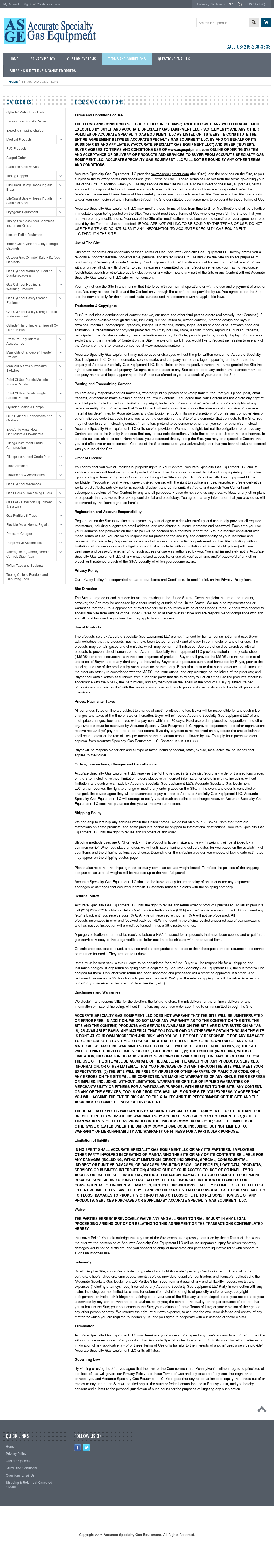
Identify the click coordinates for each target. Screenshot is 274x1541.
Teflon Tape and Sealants (24, 565)
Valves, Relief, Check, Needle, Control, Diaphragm (28, 553)
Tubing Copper (17, 175)
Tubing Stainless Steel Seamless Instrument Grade (30, 223)
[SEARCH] (253, 23)
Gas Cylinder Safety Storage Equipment (27, 300)
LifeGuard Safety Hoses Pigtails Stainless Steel (29, 200)
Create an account (49, 4)
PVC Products (16, 148)
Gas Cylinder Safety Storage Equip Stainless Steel (31, 313)
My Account (11, 4)
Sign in (28, 4)
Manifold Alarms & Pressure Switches (26, 368)
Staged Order (16, 157)
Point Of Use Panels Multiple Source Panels (27, 381)
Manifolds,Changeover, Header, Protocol (29, 354)
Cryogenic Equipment (22, 211)
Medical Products (19, 139)
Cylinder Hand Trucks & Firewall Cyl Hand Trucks (32, 327)
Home (13, 81)
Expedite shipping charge (25, 130)
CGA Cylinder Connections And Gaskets (29, 418)
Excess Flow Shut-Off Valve (26, 121)
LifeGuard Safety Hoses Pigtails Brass (29, 186)
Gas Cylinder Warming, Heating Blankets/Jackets (29, 273)
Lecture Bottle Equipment (24, 234)
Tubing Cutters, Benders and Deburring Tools (27, 576)
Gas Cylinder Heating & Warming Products (23, 286)
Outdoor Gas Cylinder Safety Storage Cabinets (33, 259)
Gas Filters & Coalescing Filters (29, 492)
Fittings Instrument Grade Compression (24, 445)
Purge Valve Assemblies (24, 542)
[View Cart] (266, 22)
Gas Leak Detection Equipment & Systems (29, 504)
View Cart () (255, 4)
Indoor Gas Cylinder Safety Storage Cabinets (32, 245)
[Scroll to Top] (263, 1410)
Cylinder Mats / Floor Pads (25, 112)
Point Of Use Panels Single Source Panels (26, 395)
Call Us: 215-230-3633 (248, 46)
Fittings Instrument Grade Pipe (28, 456)
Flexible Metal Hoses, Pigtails (27, 524)
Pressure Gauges (19, 533)
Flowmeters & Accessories (25, 474)
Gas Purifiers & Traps (21, 515)
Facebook (77, 1447)
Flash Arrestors (17, 465)
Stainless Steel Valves (22, 166)
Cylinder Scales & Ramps (25, 406)
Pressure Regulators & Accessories (22, 341)
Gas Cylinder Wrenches (23, 483)
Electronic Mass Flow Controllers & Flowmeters (24, 431)
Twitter (86, 1447)
